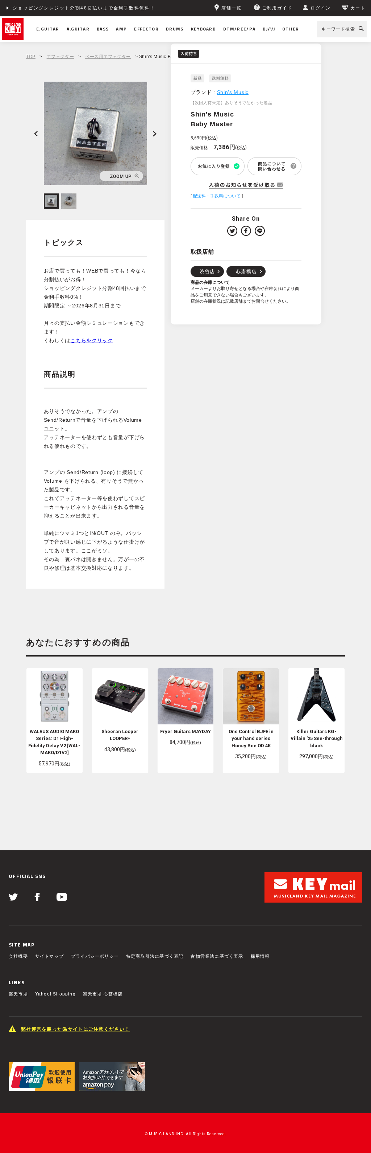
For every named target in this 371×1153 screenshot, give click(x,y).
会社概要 (18, 956)
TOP (31, 56)
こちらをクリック (91, 340)
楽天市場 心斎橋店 (103, 994)
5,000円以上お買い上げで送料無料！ (57, 8)
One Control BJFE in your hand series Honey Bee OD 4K (251, 738)
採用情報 (260, 956)
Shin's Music (233, 92)
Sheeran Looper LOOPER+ (119, 735)
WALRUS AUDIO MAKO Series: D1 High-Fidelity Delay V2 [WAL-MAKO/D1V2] (54, 742)
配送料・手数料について (217, 196)
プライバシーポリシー (95, 956)
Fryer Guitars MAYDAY (185, 731)
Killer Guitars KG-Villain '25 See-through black (317, 738)
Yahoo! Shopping (55, 994)
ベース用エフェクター (108, 56)
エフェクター (60, 56)
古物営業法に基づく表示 (217, 956)
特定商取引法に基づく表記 (154, 956)
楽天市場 (18, 994)
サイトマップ (49, 956)
